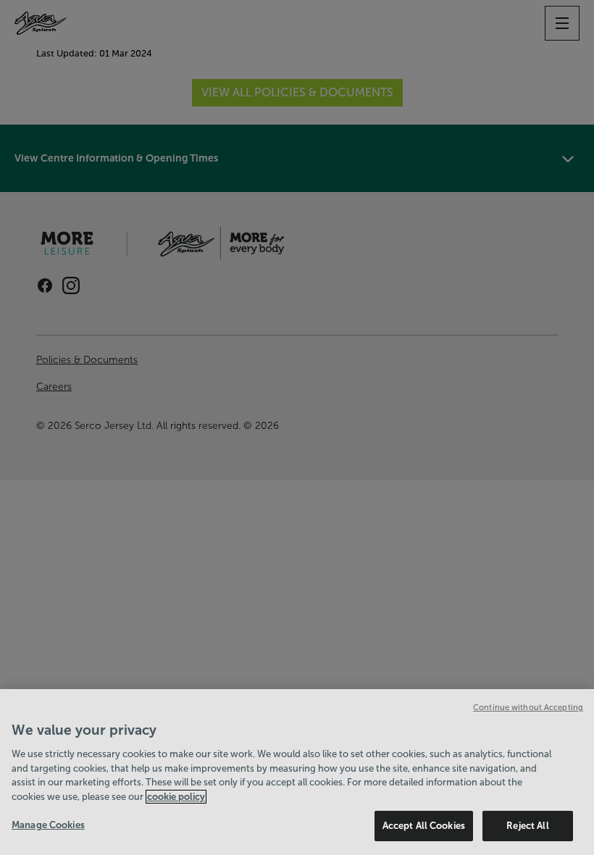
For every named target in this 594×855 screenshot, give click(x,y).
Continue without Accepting (528, 707)
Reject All (527, 825)
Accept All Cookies (423, 825)
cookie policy (176, 796)
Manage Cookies (48, 824)
